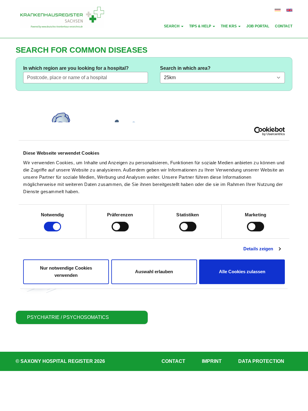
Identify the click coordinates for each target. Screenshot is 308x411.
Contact (173, 361)
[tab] (82, 317)
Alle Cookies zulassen (242, 271)
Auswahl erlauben (154, 271)
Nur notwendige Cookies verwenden (66, 271)
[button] (173, 26)
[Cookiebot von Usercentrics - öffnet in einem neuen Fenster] (258, 131)
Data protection (261, 361)
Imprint (212, 361)
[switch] (120, 226)
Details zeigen (258, 248)
